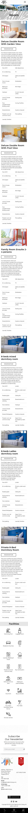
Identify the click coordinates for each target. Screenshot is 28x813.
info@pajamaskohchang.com (8, 782)
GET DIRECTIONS (21, 772)
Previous (22, 22)
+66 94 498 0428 (5, 785)
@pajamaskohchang (6, 789)
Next (25, 22)
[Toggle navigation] (25, 2)
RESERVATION (8, 49)
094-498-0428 (5, 778)
